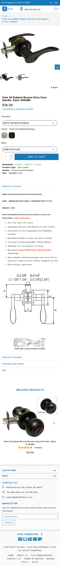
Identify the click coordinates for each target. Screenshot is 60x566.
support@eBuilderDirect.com (19, 497)
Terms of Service (34, 558)
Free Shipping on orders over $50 (17, 109)
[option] (22, 77)
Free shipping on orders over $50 (15, 2)
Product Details (11, 186)
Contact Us (14, 558)
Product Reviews (12, 357)
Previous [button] (3, 423)
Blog (35, 562)
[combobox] (29, 123)
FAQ (4, 370)
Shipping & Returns (13, 364)
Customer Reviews (41, 555)
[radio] (4, 135)
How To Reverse (22, 218)
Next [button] (54, 423)
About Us (22, 555)
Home (5, 16)
